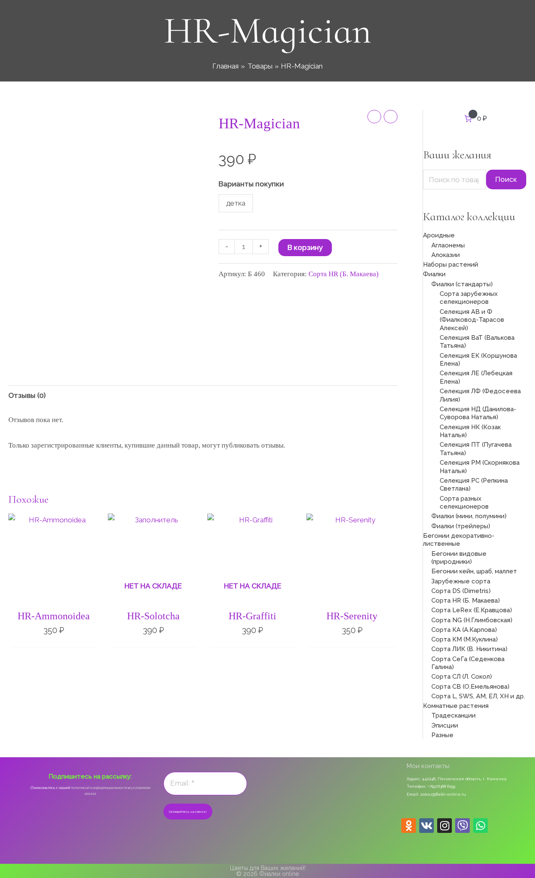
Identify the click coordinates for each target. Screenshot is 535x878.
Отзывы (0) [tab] (27, 395)
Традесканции (453, 715)
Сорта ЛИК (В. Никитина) (469, 649)
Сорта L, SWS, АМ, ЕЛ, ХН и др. (478, 696)
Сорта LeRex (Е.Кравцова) (471, 610)
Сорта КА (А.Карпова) (464, 630)
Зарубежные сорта (460, 581)
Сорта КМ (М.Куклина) (464, 639)
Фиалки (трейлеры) (460, 526)
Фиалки (434, 274)
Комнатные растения (456, 706)
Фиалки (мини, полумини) (469, 516)
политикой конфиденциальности (99, 788)
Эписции (444, 725)
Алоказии (445, 255)
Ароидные (439, 235)
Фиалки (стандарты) (462, 284)
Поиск (506, 179)
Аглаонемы (448, 245)
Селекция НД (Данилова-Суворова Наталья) (478, 413)
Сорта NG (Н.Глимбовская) (471, 620)
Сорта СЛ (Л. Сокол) (461, 676)
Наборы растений (450, 264)
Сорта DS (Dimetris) (461, 591)
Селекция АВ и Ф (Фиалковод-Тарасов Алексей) (472, 320)
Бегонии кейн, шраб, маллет (474, 571)
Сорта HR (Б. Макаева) (343, 274)
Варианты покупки (251, 184)
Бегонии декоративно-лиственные (458, 540)
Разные (442, 735)
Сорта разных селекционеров (464, 503)
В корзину (305, 247)
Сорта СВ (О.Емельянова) (470, 686)
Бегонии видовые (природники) (459, 558)
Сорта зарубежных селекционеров (469, 298)
